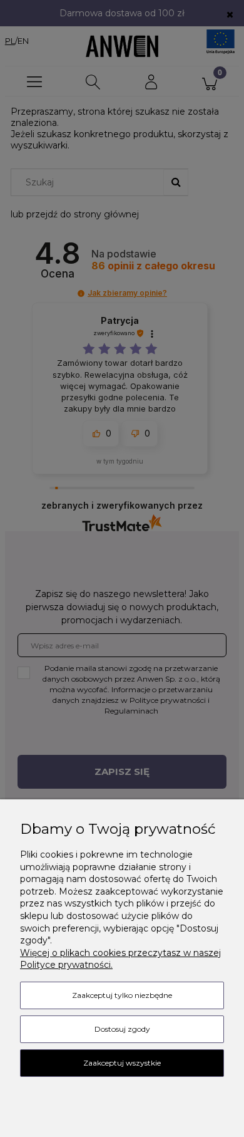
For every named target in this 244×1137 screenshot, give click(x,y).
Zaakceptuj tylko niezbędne (122, 995)
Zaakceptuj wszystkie (122, 1062)
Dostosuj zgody (122, 1029)
